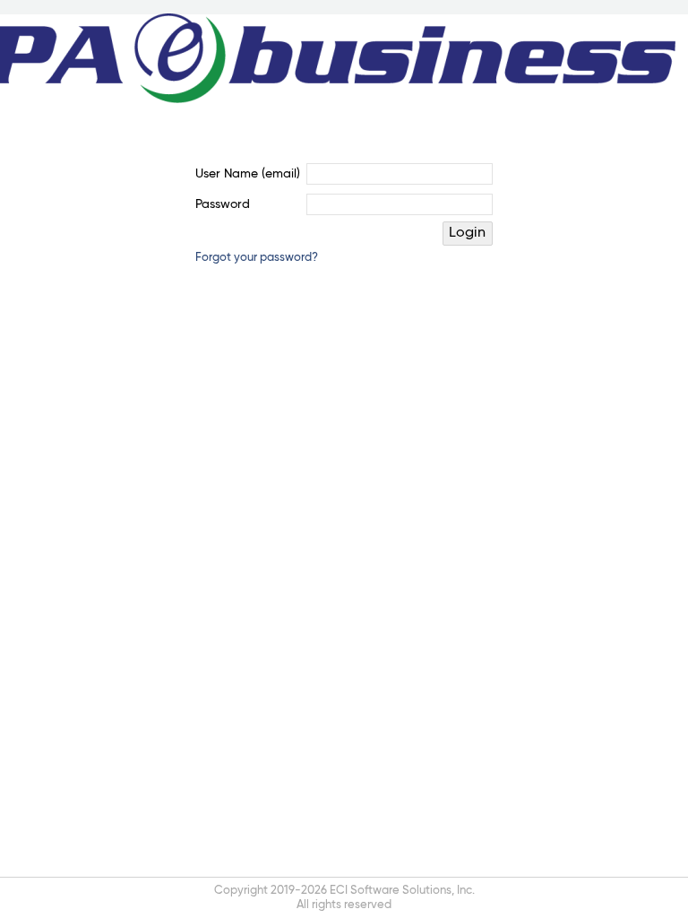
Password (222, 204)
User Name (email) (247, 174)
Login (467, 233)
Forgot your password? (256, 258)
